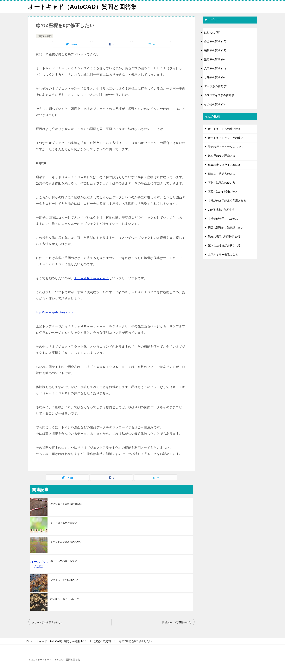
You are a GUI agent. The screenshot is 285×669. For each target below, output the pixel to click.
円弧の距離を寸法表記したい (225, 227)
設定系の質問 (45, 36)
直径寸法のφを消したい (222, 191)
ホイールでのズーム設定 (63, 561)
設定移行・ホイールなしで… (66, 599)
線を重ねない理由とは (221, 155)
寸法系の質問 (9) (214, 77)
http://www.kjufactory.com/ (54, 312)
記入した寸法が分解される (224, 245)
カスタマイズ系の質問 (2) (220, 95)
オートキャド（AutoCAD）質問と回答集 (82, 6)
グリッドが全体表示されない (66, 542)
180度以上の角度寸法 (221, 209)
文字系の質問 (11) (215, 68)
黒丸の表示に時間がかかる (224, 236)
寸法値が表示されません (223, 218)
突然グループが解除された (64, 580)
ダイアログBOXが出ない (63, 523)
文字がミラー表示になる (223, 254)
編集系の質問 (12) (215, 50)
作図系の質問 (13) (215, 41)
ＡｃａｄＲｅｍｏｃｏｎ (91, 278)
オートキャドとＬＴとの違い (225, 137)
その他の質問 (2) (214, 104)
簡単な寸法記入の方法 (221, 173)
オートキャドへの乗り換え (224, 128)
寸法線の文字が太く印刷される (227, 200)
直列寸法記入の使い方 (221, 182)
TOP (58, 641)
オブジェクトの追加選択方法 (66, 503)
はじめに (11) (212, 32)
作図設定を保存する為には (224, 164)
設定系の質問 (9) (214, 59)
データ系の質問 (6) (215, 86)
